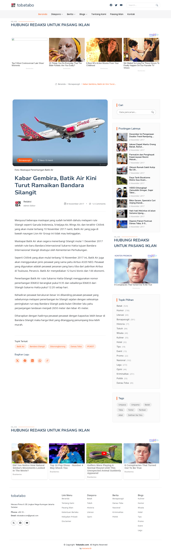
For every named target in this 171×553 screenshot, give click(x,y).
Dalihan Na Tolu (135, 415)
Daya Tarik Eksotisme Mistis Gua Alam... (139, 178)
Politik (122, 378)
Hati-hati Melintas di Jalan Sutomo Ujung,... (142, 212)
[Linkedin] (32, 360)
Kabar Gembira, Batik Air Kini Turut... (99, 84)
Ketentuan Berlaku (70, 512)
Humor (123, 310)
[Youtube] (121, 5)
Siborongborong (57, 346)
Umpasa (122, 404)
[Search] (152, 112)
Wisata (122, 333)
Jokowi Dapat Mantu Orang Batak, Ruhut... (142, 145)
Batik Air (20, 346)
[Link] (47, 360)
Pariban (142, 410)
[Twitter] (116, 5)
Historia (123, 323)
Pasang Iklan (116, 14)
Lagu (122, 364)
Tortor (131, 410)
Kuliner (122, 337)
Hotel (122, 342)
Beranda (42, 14)
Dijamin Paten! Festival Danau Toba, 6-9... (140, 222)
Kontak (131, 14)
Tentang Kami (98, 14)
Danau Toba (76, 346)
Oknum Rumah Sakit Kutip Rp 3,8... (142, 168)
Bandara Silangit (37, 346)
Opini (122, 369)
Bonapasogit (74, 84)
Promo (122, 355)
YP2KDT (90, 346)
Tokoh (122, 328)
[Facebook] (111, 5)
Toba (121, 410)
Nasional (124, 360)
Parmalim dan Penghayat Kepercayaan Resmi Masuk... (141, 157)
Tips (121, 346)
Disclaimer (66, 521)
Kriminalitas (125, 373)
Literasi (122, 314)
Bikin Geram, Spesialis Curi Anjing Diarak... (142, 201)
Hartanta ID (86, 548)
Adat (121, 415)
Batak (122, 305)
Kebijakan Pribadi (69, 517)
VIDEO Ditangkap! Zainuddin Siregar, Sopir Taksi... (141, 190)
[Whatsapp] (39, 360)
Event (122, 351)
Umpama (135, 404)
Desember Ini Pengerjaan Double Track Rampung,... (141, 135)
